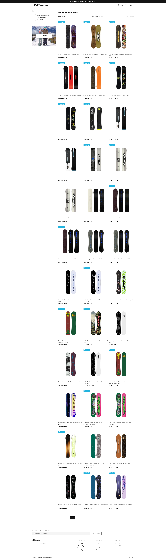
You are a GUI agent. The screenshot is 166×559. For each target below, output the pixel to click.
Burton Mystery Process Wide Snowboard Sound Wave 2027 (96, 382)
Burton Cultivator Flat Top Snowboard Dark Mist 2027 (70, 505)
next (72, 518)
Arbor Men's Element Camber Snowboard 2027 (95, 54)
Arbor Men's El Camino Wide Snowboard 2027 (70, 136)
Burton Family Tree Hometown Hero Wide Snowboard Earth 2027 (94, 464)
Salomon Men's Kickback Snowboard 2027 (69, 218)
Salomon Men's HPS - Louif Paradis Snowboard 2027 (95, 136)
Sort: (59, 16)
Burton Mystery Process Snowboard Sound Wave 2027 (121, 341)
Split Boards (40, 19)
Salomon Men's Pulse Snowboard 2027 (93, 177)
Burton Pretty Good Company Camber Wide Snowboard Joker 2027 (120, 382)
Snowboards (38, 11)
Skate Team (99, 550)
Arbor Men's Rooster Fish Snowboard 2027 (94, 95)
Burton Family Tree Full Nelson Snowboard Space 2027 (96, 505)
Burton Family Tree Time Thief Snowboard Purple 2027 (121, 464)
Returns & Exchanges (82, 544)
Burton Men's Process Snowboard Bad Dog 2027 (121, 300)
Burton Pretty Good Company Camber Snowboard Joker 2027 (68, 341)
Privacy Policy (118, 546)
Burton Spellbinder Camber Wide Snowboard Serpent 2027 (95, 300)
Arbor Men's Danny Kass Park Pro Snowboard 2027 (120, 54)
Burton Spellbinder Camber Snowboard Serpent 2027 (70, 300)
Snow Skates (40, 22)
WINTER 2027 (44, 35)
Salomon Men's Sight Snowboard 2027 (118, 136)
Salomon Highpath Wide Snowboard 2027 (119, 259)
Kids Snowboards (41, 17)
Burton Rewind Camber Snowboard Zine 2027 (69, 382)
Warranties (80, 548)
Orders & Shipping (81, 546)
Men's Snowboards (42, 13)
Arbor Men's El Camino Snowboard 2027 (119, 95)
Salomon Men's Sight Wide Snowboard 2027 (69, 177)
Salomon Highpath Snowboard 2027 (93, 259)
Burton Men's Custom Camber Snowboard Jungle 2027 (96, 341)
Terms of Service (119, 544)
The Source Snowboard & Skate (46, 557)
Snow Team (99, 548)
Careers (98, 546)
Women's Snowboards (43, 15)
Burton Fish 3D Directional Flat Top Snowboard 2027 (70, 464)
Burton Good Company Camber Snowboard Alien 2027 (120, 423)
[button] (53, 5)
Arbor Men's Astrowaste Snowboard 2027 (68, 54)
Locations (98, 544)
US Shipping (80, 550)
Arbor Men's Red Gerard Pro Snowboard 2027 (70, 95)
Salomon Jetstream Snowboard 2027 (93, 218)
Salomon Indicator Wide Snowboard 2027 (119, 218)
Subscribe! (96, 533)
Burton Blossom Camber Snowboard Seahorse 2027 (120, 505)
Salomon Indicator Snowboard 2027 (67, 259)
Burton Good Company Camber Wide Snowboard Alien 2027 (93, 423)
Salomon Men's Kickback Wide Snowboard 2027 (121, 177)
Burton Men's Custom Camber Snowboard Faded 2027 (70, 423)
